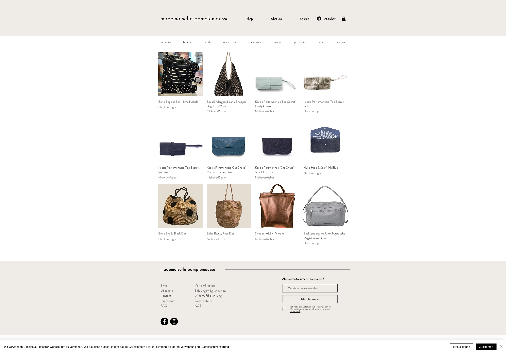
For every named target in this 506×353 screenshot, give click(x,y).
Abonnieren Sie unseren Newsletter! (303, 278)
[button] (344, 18)
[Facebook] (164, 321)
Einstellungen (461, 347)
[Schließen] (501, 347)
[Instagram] (174, 321)
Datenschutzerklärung (215, 347)
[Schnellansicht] (180, 74)
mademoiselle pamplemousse (194, 18)
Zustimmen (486, 347)
